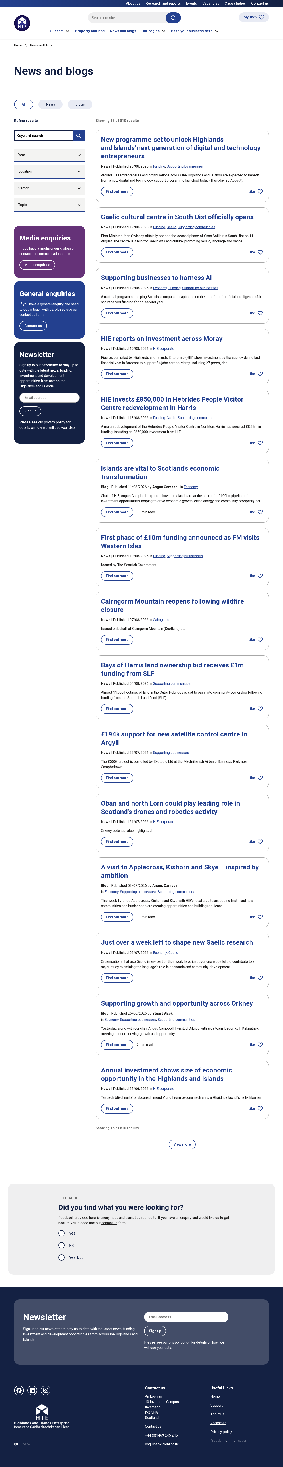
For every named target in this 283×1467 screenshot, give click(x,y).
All (24, 104)
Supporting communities (196, 227)
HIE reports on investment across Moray (161, 338)
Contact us (260, 3)
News (50, 104)
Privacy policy (221, 1432)
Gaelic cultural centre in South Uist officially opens (177, 217)
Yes (76, 1233)
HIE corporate (163, 349)
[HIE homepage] (22, 23)
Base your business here (192, 31)
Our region (151, 31)
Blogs (80, 104)
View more (182, 1144)
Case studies (235, 3)
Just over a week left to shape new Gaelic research (177, 942)
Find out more (119, 191)
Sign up (30, 411)
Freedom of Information (228, 1441)
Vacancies (210, 3)
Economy (160, 288)
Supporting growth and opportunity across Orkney (177, 1003)
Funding (159, 166)
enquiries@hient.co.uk (162, 1444)
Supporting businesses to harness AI (156, 277)
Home (18, 45)
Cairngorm (161, 620)
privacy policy (54, 422)
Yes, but (76, 1257)
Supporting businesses (185, 166)
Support (56, 31)
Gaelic (171, 227)
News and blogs (123, 31)
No (71, 1245)
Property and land (90, 31)
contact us (109, 1223)
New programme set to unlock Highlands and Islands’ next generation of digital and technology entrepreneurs (180, 148)
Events (191, 3)
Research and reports (163, 3)
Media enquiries (37, 265)
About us (133, 3)
